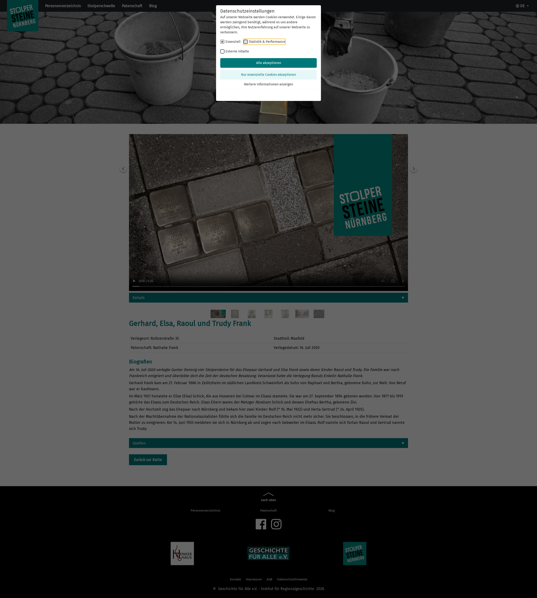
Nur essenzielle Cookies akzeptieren (268, 75)
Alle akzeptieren (268, 63)
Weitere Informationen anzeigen (268, 84)
